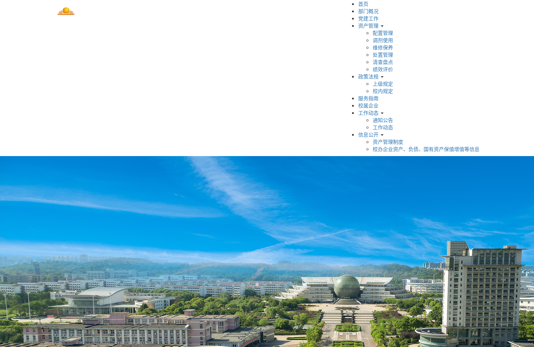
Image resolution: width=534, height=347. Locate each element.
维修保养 (383, 47)
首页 (363, 3)
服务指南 (368, 98)
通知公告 (383, 119)
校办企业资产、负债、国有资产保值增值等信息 (426, 148)
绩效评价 (383, 69)
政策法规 (368, 76)
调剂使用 (383, 40)
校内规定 (383, 90)
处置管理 (383, 54)
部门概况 (368, 11)
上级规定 (383, 83)
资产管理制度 (388, 141)
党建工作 (368, 18)
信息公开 (368, 134)
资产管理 (368, 25)
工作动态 (368, 112)
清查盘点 (383, 61)
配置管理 (383, 32)
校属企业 (368, 105)
